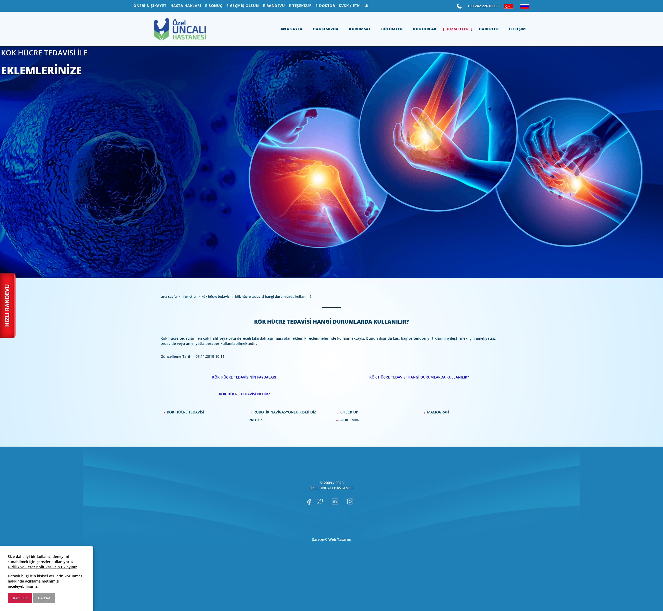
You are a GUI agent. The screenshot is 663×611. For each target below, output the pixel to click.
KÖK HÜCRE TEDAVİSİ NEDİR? (244, 393)
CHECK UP (349, 412)
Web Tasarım (339, 539)
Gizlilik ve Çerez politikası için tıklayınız (42, 566)
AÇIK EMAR (349, 419)
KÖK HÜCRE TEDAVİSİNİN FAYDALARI (244, 377)
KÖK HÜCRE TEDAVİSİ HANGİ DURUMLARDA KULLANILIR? (419, 377)
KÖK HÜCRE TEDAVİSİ (185, 412)
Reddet (44, 598)
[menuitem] (150, 6)
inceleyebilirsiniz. (23, 586)
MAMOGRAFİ (438, 412)
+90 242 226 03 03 (483, 5)
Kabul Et (20, 598)
